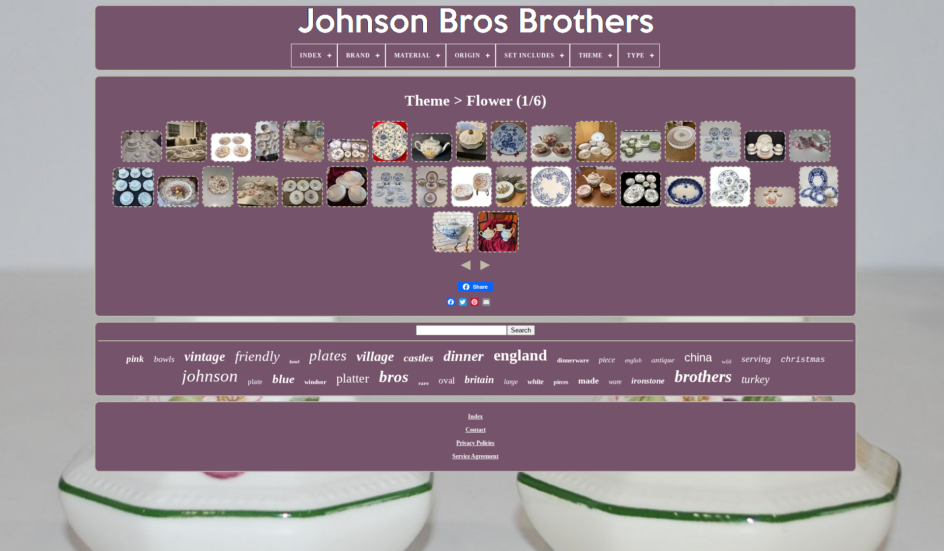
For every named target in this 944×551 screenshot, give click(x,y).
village (375, 356)
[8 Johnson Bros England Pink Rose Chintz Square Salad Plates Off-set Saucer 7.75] (218, 206)
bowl (294, 361)
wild (727, 361)
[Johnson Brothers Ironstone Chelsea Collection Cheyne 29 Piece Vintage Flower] (511, 206)
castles (419, 358)
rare (423, 383)
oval (447, 380)
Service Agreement (475, 456)
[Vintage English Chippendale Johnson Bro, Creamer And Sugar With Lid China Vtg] (809, 161)
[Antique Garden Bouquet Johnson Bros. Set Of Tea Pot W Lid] (431, 161)
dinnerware (573, 360)
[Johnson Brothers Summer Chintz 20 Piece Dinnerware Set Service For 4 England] (765, 161)
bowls (164, 359)
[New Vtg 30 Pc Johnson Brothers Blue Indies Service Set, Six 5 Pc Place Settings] (730, 206)
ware (615, 382)
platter (352, 378)
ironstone (648, 381)
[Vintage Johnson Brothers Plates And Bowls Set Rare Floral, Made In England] (347, 206)
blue (283, 379)
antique (663, 359)
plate (255, 382)
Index (475, 416)
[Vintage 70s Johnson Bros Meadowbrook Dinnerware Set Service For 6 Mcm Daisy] (640, 161)
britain (479, 380)
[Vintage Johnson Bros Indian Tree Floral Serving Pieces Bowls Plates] (640, 206)
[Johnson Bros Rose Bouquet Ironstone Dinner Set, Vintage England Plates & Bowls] (596, 161)
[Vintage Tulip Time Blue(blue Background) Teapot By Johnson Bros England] (453, 251)
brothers (703, 376)
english (633, 360)
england (520, 355)
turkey (755, 379)
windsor (315, 382)
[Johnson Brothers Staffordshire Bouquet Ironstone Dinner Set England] (186, 161)
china (698, 357)
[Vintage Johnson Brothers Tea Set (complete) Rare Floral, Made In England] (498, 251)
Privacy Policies (475, 443)
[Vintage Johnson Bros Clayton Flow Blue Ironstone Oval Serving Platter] (685, 206)
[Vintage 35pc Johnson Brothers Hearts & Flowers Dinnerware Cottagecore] (431, 206)
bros (394, 377)
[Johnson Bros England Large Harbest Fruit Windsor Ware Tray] (178, 206)
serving (756, 358)
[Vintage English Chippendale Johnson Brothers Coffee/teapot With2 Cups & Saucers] (551, 161)
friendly (257, 356)
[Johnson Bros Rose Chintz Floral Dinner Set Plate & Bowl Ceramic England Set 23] (267, 161)
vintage (204, 356)
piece (607, 360)
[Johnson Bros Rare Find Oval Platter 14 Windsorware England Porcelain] (774, 206)
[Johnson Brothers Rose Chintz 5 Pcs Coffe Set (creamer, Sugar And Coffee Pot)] (596, 206)
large (511, 382)
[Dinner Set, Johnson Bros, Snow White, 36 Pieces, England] (141, 161)
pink (135, 359)
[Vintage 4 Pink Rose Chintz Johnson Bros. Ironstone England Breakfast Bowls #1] (231, 161)
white (536, 382)
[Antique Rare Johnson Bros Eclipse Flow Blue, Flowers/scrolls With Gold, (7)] (818, 206)
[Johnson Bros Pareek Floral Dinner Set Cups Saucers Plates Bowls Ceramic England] (303, 161)
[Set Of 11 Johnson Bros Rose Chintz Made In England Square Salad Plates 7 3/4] (471, 206)
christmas (803, 359)
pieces (561, 382)
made (588, 381)
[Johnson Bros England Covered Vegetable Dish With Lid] (471, 161)
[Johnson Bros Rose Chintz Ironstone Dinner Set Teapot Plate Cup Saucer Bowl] (257, 206)
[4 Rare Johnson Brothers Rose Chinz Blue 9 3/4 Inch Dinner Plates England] (390, 161)
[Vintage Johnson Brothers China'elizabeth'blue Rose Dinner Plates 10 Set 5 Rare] (509, 161)
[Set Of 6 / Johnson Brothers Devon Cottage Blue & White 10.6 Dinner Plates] (551, 206)
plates (328, 355)
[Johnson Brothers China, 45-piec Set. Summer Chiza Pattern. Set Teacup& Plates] (133, 206)
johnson (210, 376)
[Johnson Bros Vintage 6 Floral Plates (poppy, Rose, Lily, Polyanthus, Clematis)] (302, 206)
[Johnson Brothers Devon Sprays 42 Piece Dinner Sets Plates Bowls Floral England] (348, 161)
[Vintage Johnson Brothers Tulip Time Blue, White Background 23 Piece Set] (720, 161)
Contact (476, 429)
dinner (463, 356)
